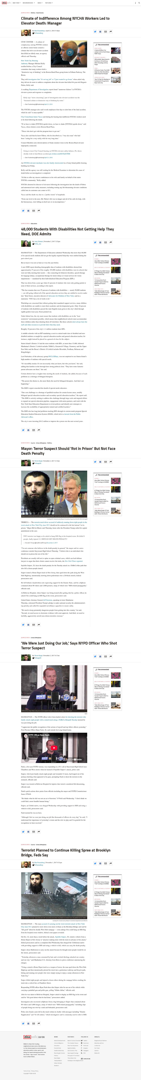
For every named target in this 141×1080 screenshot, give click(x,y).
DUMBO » (96, 259)
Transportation (58, 1060)
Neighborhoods (28, 3)
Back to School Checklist (74, 1040)
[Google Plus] (81, 1048)
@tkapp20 (38, 463)
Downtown (25, 13)
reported (73, 561)
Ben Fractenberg (40, 31)
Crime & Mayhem (41, 443)
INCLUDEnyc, (53, 356)
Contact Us (97, 1045)
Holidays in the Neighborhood (75, 1060)
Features (48, 3)
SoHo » (96, 68)
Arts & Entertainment (59, 1040)
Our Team (97, 1048)
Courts (33, 443)
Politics (33, 13)
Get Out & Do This (72, 1050)
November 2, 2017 (52, 543)
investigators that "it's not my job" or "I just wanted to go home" (50, 79)
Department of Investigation (38, 89)
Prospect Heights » (100, 57)
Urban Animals (58, 1063)
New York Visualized (73, 1045)
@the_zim (38, 244)
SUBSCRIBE (86, 1059)
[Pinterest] (81, 1045)
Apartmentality (71, 1048)
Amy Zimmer (39, 241)
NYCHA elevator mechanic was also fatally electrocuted (43, 163)
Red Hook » (97, 278)
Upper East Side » (99, 77)
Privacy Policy (34, 1071)
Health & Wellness (59, 1050)
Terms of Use (27, 1071)
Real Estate (40, 13)
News (39, 3)
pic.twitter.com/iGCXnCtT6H (59, 154)
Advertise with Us (98, 1043)
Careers (96, 1050)
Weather (56, 1065)
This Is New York (72, 1058)
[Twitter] (81, 1040)
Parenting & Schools (59, 1053)
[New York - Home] (6, 3)
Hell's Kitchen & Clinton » (102, 268)
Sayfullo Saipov (60, 937)
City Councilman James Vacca (31, 117)
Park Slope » (98, 48)
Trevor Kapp (38, 461)
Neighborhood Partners (100, 1040)
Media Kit (96, 1053)
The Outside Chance (73, 1043)
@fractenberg (39, 33)
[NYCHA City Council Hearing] (69, 52)
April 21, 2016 (48, 104)
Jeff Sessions (47, 600)
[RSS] (81, 1053)
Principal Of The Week (73, 1055)
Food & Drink (57, 1048)
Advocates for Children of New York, (61, 296)
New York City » (99, 289)
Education (34, 223)
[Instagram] (81, 1050)
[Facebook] (81, 1043)
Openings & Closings (73, 1053)
